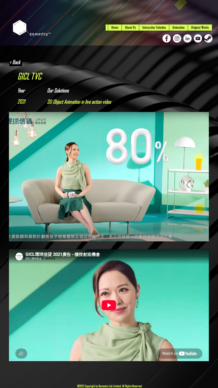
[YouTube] (198, 38)
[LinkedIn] (187, 38)
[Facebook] (166, 38)
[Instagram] (177, 38)
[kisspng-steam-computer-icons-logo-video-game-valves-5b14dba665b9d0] (208, 38)
